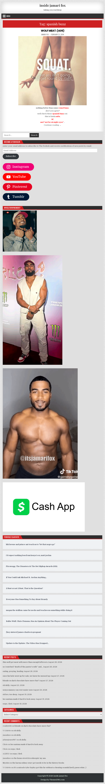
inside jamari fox (53, 5)
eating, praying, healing (13, 671)
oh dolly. (6, 685)
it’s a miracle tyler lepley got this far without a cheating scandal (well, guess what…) (50, 767)
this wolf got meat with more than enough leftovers (25, 662)
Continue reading (52, 125)
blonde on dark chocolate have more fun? (21, 681)
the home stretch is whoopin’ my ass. (30, 758)
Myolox (6, 763)
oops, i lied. (8, 704)
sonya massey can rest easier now (18, 690)
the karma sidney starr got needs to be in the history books (38, 763)
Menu (8, 16)
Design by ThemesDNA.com (53, 780)
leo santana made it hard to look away (19, 699)
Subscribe (11, 156)
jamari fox (45, 34)
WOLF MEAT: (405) (52, 31)
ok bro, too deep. (10, 694)
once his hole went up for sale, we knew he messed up (26, 676)
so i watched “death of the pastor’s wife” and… (23, 667)
